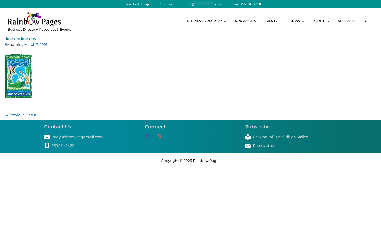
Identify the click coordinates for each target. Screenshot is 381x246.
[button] (366, 21)
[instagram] (160, 136)
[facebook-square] (150, 136)
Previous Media (20, 115)
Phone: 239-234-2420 (245, 4)
